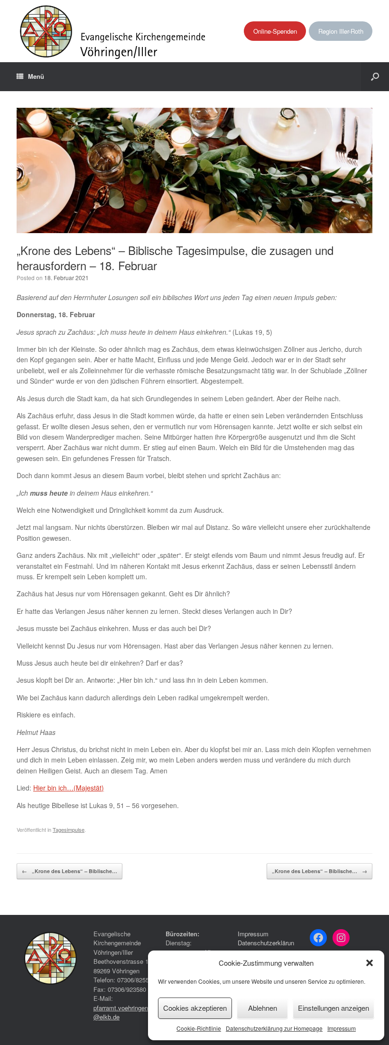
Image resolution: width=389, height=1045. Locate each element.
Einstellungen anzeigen (333, 1008)
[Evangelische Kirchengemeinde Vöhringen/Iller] (114, 31)
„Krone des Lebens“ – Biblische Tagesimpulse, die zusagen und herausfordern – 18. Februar (175, 257)
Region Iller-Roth (340, 31)
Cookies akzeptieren (195, 1008)
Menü (36, 76)
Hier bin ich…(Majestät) (68, 787)
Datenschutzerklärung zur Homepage (274, 1028)
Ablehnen (262, 1008)
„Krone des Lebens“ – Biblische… (69, 871)
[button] (369, 963)
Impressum (341, 1028)
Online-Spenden (275, 31)
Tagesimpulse (68, 829)
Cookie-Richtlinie (198, 1028)
